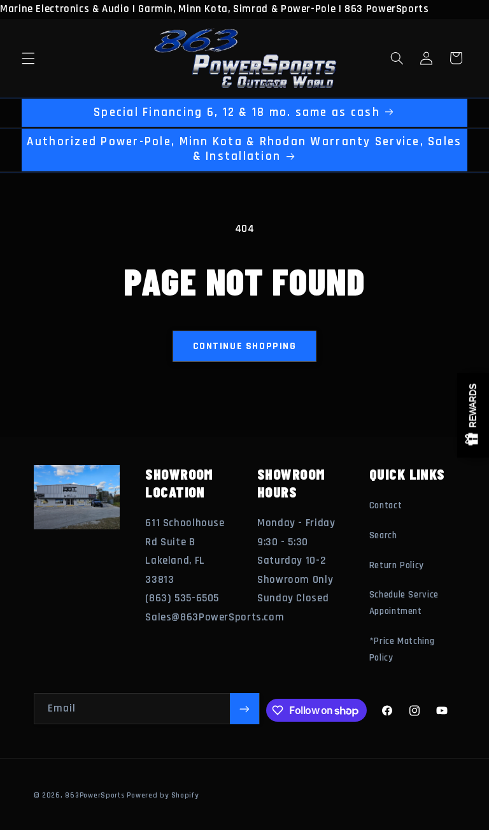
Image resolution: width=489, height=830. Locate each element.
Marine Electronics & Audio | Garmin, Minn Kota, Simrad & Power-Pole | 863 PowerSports (239, 415)
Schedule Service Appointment (404, 603)
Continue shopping (245, 346)
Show (473, 415)
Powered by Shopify (162, 795)
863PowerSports (94, 795)
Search (383, 535)
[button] (28, 58)
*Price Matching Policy (401, 649)
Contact (385, 505)
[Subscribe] (244, 708)
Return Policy (396, 565)
